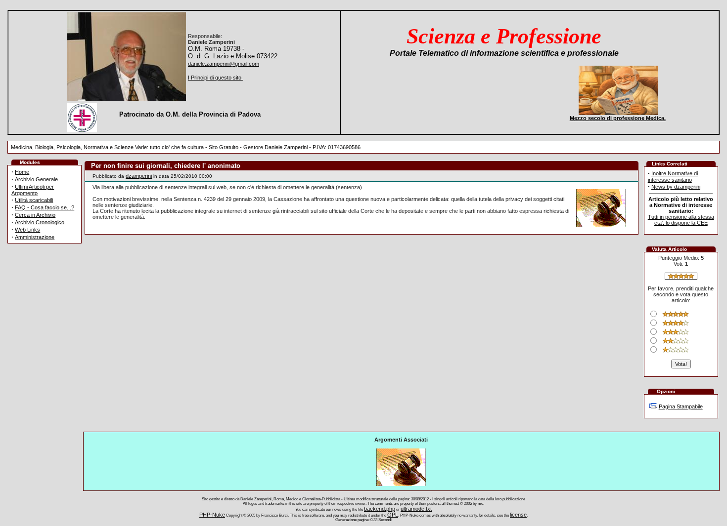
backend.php (379, 509)
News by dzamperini (675, 187)
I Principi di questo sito (215, 78)
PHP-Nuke (212, 515)
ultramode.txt (416, 509)
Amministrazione (34, 237)
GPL (392, 515)
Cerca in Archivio (35, 215)
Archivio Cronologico (39, 222)
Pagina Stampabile (681, 406)
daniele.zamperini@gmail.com (223, 64)
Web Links (27, 230)
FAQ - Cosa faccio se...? (44, 207)
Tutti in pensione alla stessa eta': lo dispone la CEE (681, 220)
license (518, 515)
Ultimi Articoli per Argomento (32, 190)
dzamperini (139, 176)
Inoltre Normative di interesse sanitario (673, 176)
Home (22, 172)
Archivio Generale (36, 179)
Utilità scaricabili (34, 200)
